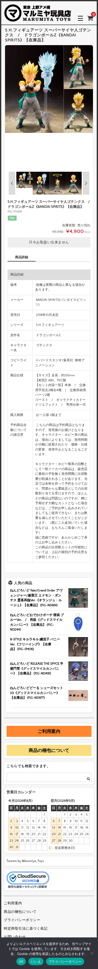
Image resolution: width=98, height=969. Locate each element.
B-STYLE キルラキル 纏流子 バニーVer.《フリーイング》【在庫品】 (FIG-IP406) (35, 644)
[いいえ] (91, 953)
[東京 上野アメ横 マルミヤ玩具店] (38, 18)
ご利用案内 (49, 731)
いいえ (36, 961)
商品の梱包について (49, 750)
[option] (49, 89)
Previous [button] (12, 183)
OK (21, 961)
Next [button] (86, 183)
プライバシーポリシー (22, 920)
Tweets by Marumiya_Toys (25, 861)
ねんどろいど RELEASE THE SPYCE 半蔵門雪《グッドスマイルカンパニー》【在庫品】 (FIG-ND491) (36, 668)
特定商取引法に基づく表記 (25, 929)
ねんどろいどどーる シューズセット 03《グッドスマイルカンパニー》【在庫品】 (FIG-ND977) (36, 692)
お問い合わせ (15, 937)
